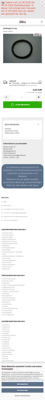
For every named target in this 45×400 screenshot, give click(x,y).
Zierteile (5, 356)
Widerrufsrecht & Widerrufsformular (16, 217)
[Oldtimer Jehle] (22, 21)
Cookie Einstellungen (11, 220)
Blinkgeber (6, 246)
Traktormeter (7, 348)
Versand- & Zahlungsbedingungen (15, 213)
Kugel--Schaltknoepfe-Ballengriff (13, 285)
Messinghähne (7, 296)
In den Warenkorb (22, 105)
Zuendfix (5, 359)
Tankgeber (6, 342)
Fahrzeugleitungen (9, 248)
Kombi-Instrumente (9, 279)
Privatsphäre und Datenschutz (14, 209)
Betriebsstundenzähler (10, 243)
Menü (3, 3)
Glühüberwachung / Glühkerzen (13, 256)
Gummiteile (6, 258)
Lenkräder (6, 294)
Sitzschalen (6, 331)
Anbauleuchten (8, 233)
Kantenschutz (7, 267)
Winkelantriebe (8, 354)
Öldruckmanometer (9, 298)
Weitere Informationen (22, 396)
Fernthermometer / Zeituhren (12, 252)
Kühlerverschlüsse (9, 289)
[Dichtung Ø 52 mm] (22, 48)
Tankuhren (6, 346)
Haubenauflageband (9, 260)
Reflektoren (6, 302)
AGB (5, 202)
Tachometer (6, 337)
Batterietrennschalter (10, 241)
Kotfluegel (6, 283)
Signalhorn (6, 325)
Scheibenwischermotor (10, 308)
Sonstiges (6, 333)
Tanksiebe (6, 344)
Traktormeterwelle (9, 350)
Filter (4, 254)
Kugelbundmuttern (9, 287)
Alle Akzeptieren (22, 384)
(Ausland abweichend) (31, 85)
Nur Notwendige (22, 390)
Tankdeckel (6, 340)
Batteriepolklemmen (9, 239)
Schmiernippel (7, 310)
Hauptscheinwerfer (9, 265)
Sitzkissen (6, 329)
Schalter (5, 306)
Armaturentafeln (8, 235)
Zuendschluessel (8, 361)
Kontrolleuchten (8, 281)
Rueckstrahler (7, 304)
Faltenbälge (6, 250)
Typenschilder (7, 352)
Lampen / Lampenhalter (11, 291)
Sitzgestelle (6, 327)
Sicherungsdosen (8, 315)
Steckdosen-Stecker (9, 335)
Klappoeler (6, 269)
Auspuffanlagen (8, 237)
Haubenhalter (7, 262)
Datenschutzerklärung (36, 380)
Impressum (7, 205)
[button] (6, 97)
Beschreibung (12, 124)
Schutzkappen (7, 313)
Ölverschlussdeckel (9, 300)
